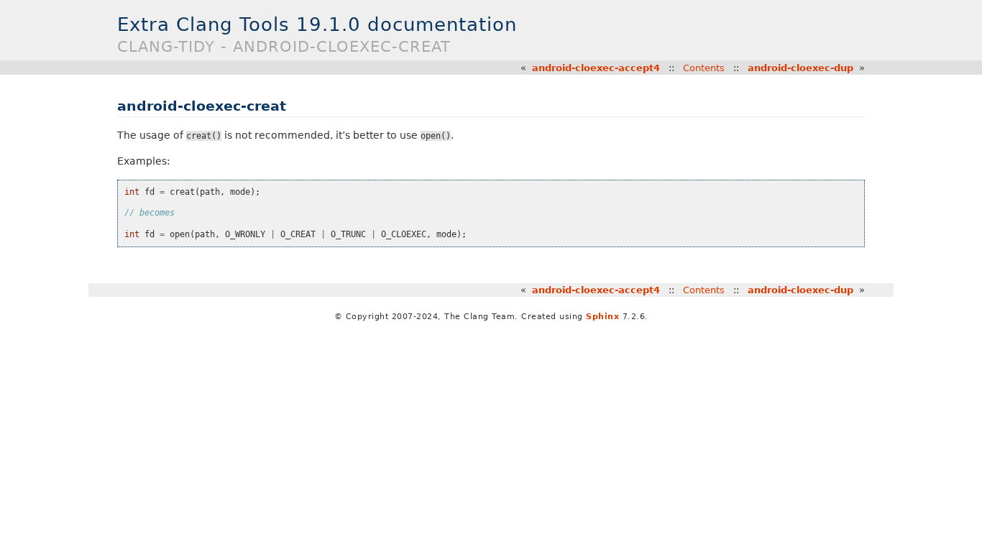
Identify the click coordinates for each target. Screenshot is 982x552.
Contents (704, 68)
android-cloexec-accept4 (596, 68)
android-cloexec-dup (800, 68)
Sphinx (602, 316)
